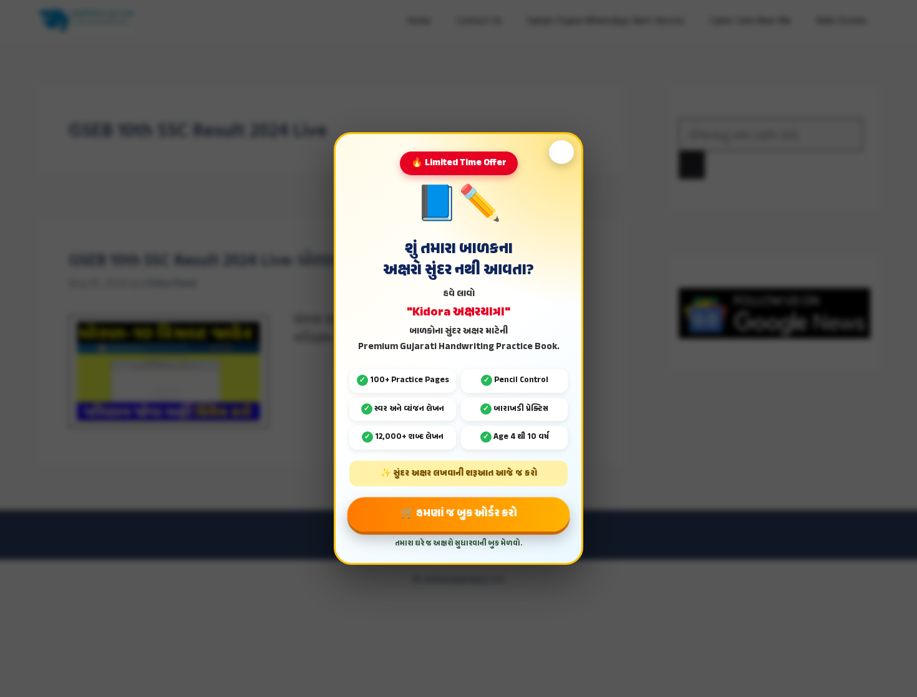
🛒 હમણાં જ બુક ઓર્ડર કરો (458, 513)
